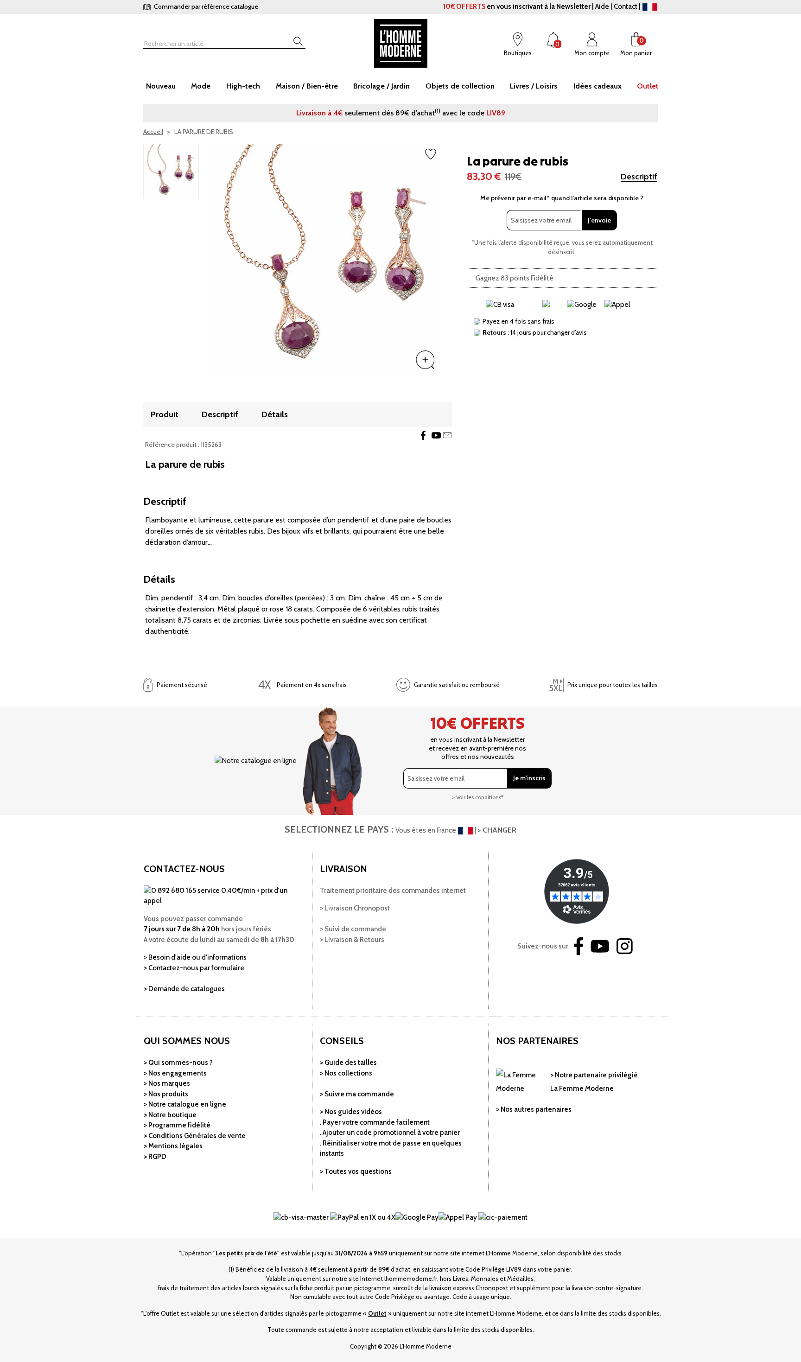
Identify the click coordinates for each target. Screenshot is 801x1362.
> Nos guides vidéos (351, 1111)
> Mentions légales (173, 1146)
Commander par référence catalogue (205, 6)
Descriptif (639, 177)
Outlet (377, 1313)
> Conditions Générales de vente (195, 1136)
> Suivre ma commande (357, 1094)
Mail (447, 435)
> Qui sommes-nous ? (178, 1062)
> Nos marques (167, 1083)
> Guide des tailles (348, 1062)
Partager (423, 435)
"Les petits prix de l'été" (246, 1253)
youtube (436, 435)
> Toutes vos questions (356, 1171)
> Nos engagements (175, 1073)
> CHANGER (496, 830)
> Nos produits (166, 1094)
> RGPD (155, 1156)
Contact (625, 6)
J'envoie (599, 220)
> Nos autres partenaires (534, 1109)
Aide (602, 6)
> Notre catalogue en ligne (185, 1104)
